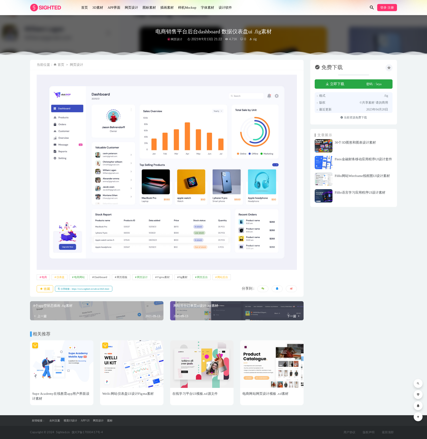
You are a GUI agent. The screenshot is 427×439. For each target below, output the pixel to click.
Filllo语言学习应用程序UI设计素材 (360, 192)
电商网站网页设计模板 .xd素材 (265, 393)
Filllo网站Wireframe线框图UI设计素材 (362, 176)
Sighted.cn (63, 432)
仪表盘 (60, 277)
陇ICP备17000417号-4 (87, 432)
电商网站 (79, 277)
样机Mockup (187, 7)
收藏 (46, 289)
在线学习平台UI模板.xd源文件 (195, 393)
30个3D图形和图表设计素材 (355, 142)
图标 (110, 420)
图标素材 (149, 7)
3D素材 (97, 7)
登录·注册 (387, 7)
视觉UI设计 (70, 420)
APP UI (85, 420)
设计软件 (225, 7)
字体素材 (207, 7)
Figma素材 (163, 277)
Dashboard (100, 277)
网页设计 (131, 7)
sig (254, 39)
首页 (84, 7)
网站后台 (222, 277)
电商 (44, 277)
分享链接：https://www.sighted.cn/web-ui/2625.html (84, 289)
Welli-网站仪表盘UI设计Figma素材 (128, 393)
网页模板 (122, 277)
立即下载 (336, 84)
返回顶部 (388, 432)
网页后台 (202, 277)
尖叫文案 (54, 420)
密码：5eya (373, 84)
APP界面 (114, 7)
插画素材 (167, 7)
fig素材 (183, 277)
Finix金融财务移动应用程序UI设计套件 (363, 159)
